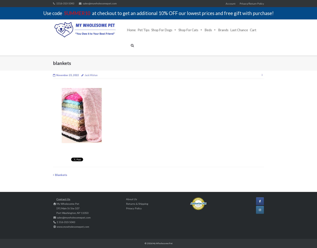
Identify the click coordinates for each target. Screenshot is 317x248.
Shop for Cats (188, 30)
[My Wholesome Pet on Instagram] (260, 210)
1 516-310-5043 (66, 222)
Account (231, 3)
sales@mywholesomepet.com (100, 3)
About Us (131, 199)
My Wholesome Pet (162, 243)
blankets (61, 175)
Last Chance (239, 30)
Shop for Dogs (161, 30)
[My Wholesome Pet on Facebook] (260, 201)
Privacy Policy (134, 208)
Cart (253, 30)
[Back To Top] (307, 239)
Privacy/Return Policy (252, 3)
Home (131, 30)
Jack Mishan (91, 75)
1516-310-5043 (65, 3)
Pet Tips (144, 30)
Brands (223, 30)
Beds (208, 30)
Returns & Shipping (137, 203)
